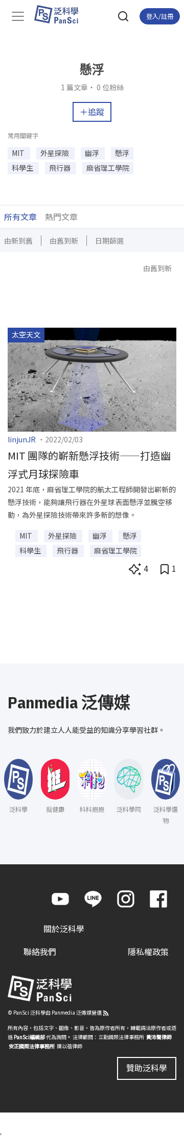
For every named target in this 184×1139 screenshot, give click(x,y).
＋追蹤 (92, 111)
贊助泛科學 (146, 1068)
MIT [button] (19, 153)
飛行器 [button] (60, 168)
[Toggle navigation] (18, 16)
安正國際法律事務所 (32, 1046)
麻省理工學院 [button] (107, 168)
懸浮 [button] (122, 153)
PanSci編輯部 (29, 1037)
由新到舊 (18, 240)
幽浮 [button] (93, 153)
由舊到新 (64, 240)
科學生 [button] (23, 168)
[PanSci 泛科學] (61, 14)
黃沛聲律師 (159, 1037)
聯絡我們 (40, 951)
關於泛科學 (63, 928)
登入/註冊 (159, 16)
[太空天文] (92, 378)
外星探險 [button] (55, 153)
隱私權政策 (148, 951)
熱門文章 (61, 216)
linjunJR (22, 439)
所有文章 (20, 216)
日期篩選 (109, 240)
